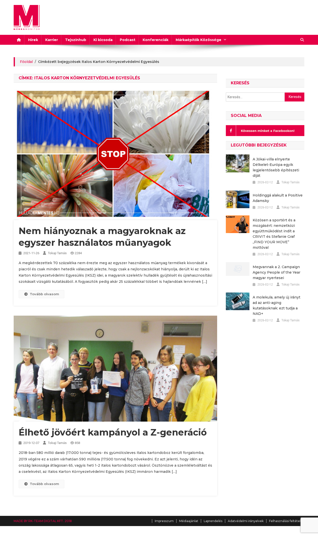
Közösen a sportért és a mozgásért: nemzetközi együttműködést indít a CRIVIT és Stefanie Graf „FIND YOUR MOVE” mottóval (274, 234)
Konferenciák (155, 40)
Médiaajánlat (188, 521)
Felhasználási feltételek (286, 521)
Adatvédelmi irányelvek (246, 521)
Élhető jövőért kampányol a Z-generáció (113, 432)
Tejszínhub (75, 40)
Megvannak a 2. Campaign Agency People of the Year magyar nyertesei (276, 272)
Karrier (51, 40)
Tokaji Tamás (57, 253)
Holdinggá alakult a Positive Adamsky (278, 198)
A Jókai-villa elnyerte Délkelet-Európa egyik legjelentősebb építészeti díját (276, 167)
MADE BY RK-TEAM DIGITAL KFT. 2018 (43, 521)
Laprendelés (213, 521)
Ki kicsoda (103, 40)
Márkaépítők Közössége (198, 40)
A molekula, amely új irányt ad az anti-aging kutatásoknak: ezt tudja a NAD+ (276, 305)
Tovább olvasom (44, 294)
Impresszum (164, 521)
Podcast (127, 40)
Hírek (33, 40)
